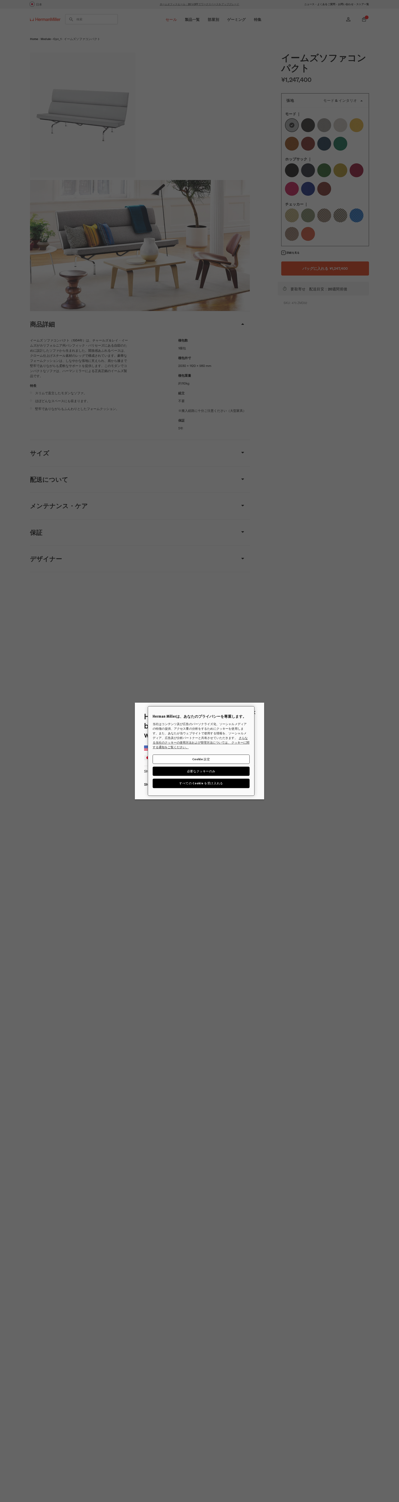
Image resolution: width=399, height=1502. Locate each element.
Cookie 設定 (201, 759)
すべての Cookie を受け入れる (201, 783)
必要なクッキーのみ (201, 771)
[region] (201, 751)
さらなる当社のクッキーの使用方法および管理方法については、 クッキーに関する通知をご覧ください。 (201, 742)
